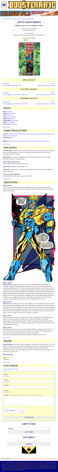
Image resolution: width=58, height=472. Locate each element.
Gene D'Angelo (11, 117)
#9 (20, 309)
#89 (23, 291)
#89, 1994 (12, 85)
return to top (6, 127)
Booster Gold (18, 134)
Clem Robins (11, 119)
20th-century (23, 141)
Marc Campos (11, 113)
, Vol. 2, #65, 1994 (15, 94)
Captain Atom (26, 134)
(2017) (17, 176)
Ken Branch (9, 115)
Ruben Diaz (15, 120)
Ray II (6, 136)
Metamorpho (46, 134)
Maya (41, 134)
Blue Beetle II (10, 134)
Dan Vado (9, 111)
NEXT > (53, 83)
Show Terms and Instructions (11, 369)
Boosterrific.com (7, 19)
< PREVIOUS (6, 83)
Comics (14, 19)
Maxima (37, 134)
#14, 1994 (45, 94)
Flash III (32, 134)
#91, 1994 (46, 85)
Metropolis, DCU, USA (13, 141)
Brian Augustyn (11, 122)
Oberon (11, 137)
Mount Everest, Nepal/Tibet (34, 141)
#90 (26, 19)
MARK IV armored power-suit (19, 166)
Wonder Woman (13, 136)
